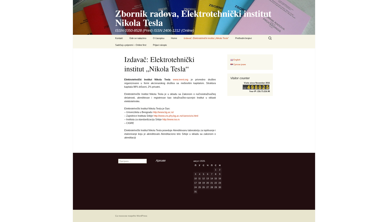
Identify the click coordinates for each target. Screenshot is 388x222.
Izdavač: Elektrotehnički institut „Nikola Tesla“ (206, 38)
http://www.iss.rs (171, 119)
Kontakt (119, 38)
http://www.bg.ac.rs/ (163, 112)
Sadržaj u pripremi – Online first (130, 45)
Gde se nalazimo (137, 38)
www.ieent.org (179, 79)
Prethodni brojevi (243, 38)
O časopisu (158, 38)
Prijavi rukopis (160, 45)
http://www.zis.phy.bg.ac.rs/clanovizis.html (175, 116)
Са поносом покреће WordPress (131, 216)
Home (174, 38)
